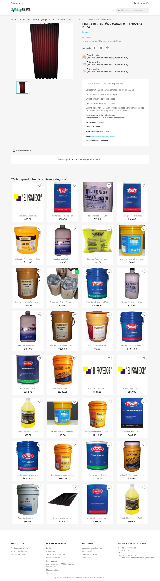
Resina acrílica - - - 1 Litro (97, 216)
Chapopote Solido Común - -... (63, 302)
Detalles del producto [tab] (113, 83)
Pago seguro (51, 561)
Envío (48, 548)
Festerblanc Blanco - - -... (132, 345)
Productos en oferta (19, 548)
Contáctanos (17, 3)
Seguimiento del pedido (92, 548)
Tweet (101, 47)
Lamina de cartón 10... (62, 518)
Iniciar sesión (87, 551)
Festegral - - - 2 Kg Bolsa (132, 216)
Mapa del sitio (52, 570)
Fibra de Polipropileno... (97, 259)
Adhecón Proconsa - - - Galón (27, 259)
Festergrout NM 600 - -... (132, 432)
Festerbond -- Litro (28, 388)
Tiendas (49, 573)
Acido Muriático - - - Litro (28, 432)
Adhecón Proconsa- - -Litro (132, 475)
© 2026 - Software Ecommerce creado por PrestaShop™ (80, 577)
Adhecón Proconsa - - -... (62, 388)
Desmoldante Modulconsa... (97, 432)
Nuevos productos (19, 551)
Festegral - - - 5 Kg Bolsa (62, 216)
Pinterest (107, 47)
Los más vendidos (18, 554)
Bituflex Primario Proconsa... (132, 259)
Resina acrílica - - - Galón (132, 302)
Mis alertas (86, 557)
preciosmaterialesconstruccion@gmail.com (136, 558)
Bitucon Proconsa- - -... (97, 345)
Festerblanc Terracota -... (28, 475)
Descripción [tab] (93, 83)
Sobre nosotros (53, 557)
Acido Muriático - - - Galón (132, 518)
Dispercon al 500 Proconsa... (62, 345)
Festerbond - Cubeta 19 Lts (97, 302)
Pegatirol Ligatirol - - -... (62, 259)
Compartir (94, 47)
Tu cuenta (87, 543)
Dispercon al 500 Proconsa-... (28, 302)
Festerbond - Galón (97, 475)
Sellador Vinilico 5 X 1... (28, 216)
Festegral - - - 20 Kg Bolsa (97, 518)
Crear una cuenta (89, 554)
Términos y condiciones (56, 554)
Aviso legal (50, 551)
